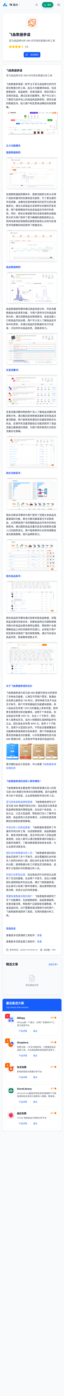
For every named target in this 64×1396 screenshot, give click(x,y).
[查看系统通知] (37, 5)
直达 (35, 1030)
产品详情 (23, 1030)
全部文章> (53, 964)
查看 (39, 935)
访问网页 (34, 54)
